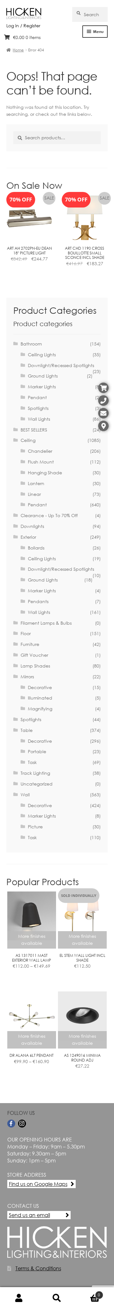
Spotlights (38, 408)
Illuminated (40, 698)
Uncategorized (37, 784)
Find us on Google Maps (38, 1184)
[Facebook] (11, 1124)
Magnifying (40, 709)
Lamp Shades (35, 666)
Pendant (37, 397)
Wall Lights (39, 419)
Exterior (28, 537)
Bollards (36, 548)
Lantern (36, 483)
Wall (25, 795)
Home (18, 50)
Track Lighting (35, 773)
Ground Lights (43, 376)
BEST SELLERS (34, 430)
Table (27, 730)
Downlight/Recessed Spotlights (61, 365)
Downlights (32, 526)
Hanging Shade (45, 473)
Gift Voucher (34, 655)
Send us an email (29, 1215)
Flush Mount (41, 462)
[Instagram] (22, 1124)
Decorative (40, 687)
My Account (19, 1298)
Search (57, 1298)
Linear (34, 494)
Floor (26, 633)
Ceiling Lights (42, 355)
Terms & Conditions (38, 1268)
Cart (88, 1292)
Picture (35, 827)
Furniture (30, 644)
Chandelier (40, 451)
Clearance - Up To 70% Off (49, 515)
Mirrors (27, 677)
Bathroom (31, 344)
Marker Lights (42, 387)
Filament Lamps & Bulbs (46, 623)
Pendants (38, 601)
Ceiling (28, 440)
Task (32, 762)
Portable (37, 751)
